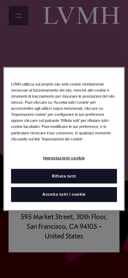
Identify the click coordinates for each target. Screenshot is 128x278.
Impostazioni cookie (64, 157)
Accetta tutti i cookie (64, 194)
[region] (64, 139)
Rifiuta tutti (64, 176)
